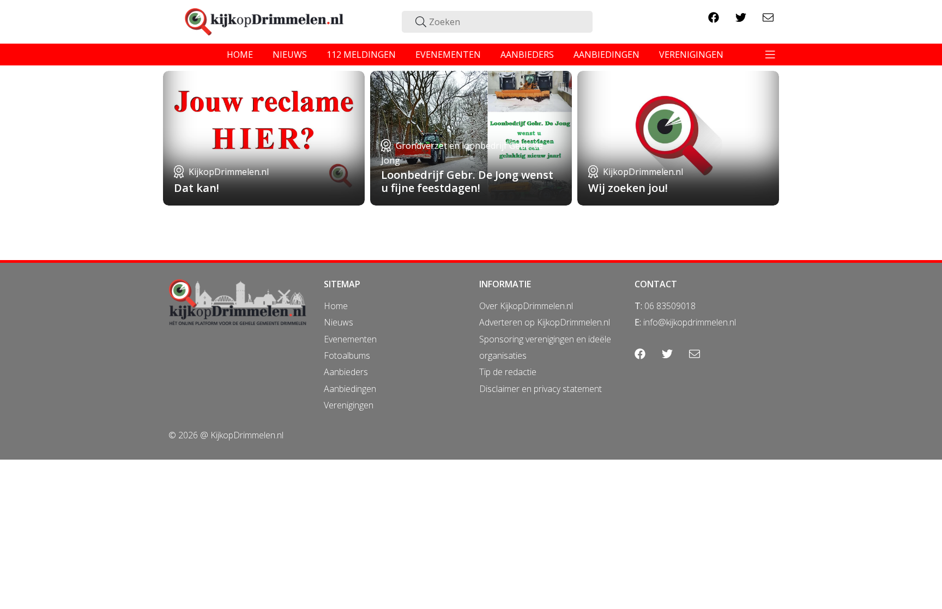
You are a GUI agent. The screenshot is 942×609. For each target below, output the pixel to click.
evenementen (448, 55)
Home (336, 306)
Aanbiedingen (350, 389)
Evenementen (350, 339)
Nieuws (338, 322)
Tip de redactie (507, 372)
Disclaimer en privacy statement (540, 389)
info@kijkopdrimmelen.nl (689, 322)
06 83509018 (670, 306)
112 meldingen (361, 55)
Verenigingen (348, 405)
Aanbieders (346, 372)
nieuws (290, 55)
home (240, 55)
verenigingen (691, 55)
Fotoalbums (347, 355)
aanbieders (527, 55)
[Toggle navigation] (770, 54)
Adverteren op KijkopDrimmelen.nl (544, 322)
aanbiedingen (606, 55)
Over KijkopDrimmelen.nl (526, 306)
